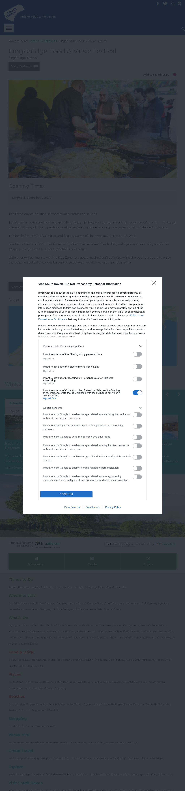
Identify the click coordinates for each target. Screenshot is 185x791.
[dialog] (92, 395)
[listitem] (92, 346)
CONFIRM (66, 494)
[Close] (155, 284)
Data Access (92, 507)
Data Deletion (72, 507)
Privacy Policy (113, 507)
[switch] (137, 354)
